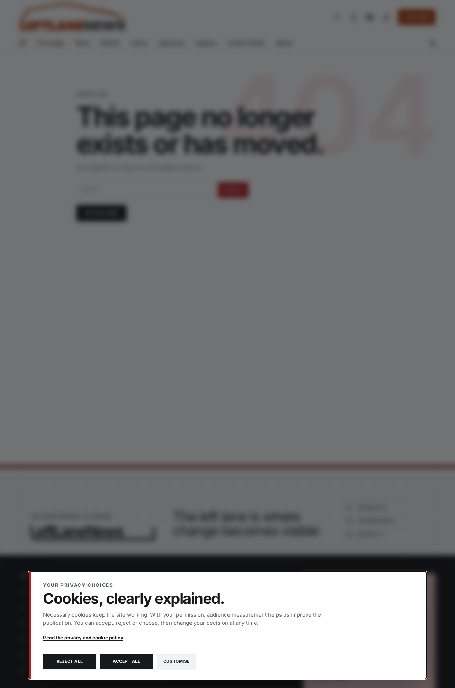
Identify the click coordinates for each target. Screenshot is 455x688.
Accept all (126, 661)
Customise (176, 661)
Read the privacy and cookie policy (83, 637)
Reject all (70, 661)
